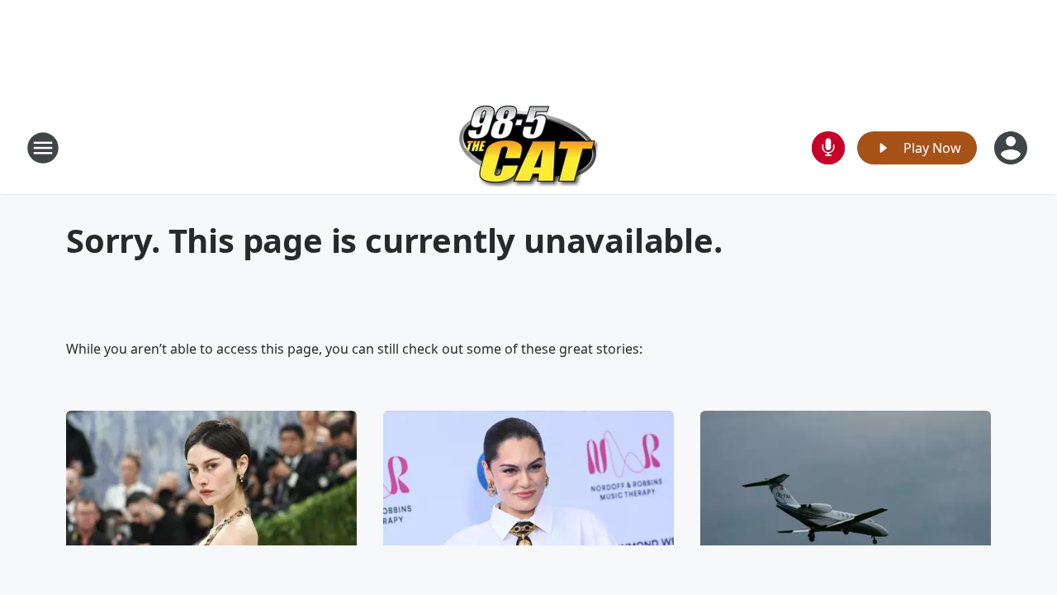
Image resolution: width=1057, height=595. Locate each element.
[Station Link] (528, 147)
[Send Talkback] (828, 147)
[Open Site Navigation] (42, 147)
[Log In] (1012, 147)
